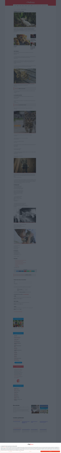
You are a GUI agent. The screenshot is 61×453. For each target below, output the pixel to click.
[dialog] (30, 448)
